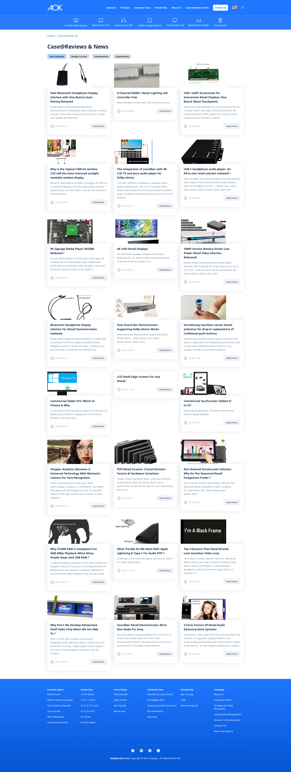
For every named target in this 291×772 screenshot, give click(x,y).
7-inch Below (87, 694)
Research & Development (227, 720)
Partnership (160, 7)
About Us (176, 7)
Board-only (119, 711)
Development (101, 56)
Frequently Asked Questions (162, 705)
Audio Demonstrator (58, 722)
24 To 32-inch (88, 711)
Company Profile (222, 699)
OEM (183, 699)
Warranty (152, 716)
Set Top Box (120, 705)
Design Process (79, 56)
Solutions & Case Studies (160, 694)
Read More (98, 126)
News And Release (223, 731)
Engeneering (122, 56)
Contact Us (220, 7)
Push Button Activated (58, 705)
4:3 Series (86, 716)
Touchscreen (53, 711)
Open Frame (120, 699)
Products (125, 7)
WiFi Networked (55, 716)
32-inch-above (88, 722)
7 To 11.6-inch (88, 699)
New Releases (57, 56)
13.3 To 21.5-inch (89, 705)
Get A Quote (187, 694)
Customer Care (142, 7)
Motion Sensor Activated (60, 699)
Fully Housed (120, 694)
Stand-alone (53, 694)
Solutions (111, 7)
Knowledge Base (156, 699)
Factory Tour (220, 725)
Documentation (155, 711)
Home (51, 36)
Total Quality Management (228, 714)
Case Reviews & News (197, 7)
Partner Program (189, 705)
